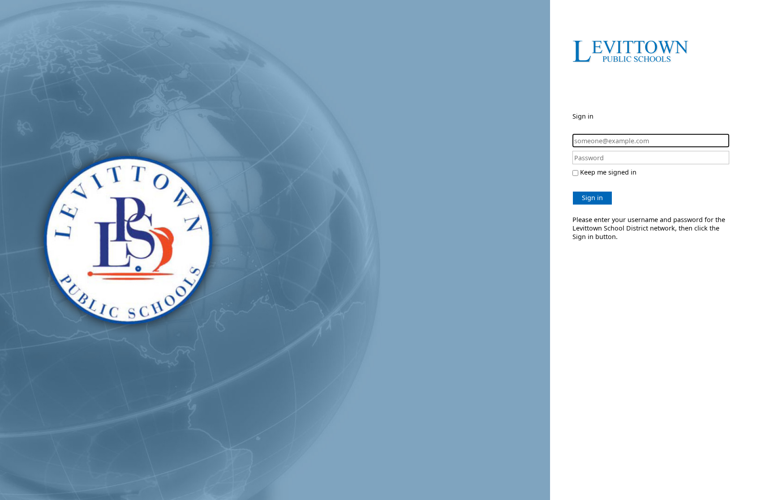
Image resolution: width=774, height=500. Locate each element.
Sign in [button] (592, 197)
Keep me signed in (608, 172)
